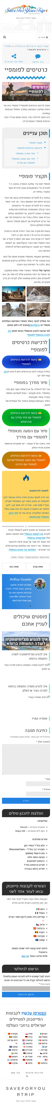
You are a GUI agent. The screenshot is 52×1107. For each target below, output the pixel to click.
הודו (16, 1053)
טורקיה (15, 1063)
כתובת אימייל (44, 983)
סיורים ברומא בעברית (35, 868)
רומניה (15, 1037)
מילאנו (43, 1043)
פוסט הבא (14, 566)
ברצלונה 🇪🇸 (39, 928)
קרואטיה (28, 1040)
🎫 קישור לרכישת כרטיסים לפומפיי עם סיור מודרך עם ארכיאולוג (26, 417)
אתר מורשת (44, 557)
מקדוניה (14, 1033)
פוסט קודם (38, 566)
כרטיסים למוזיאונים (35, 860)
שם (47, 779)
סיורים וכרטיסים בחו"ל (34, 864)
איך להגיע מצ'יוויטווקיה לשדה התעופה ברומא (29, 656)
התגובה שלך (43, 742)
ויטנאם (15, 1056)
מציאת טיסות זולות (36, 857)
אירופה (30, 46)
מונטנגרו (29, 1059)
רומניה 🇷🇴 (40, 932)
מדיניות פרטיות (34, 1072)
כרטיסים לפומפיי (31, 557)
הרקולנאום (34, 325)
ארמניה (29, 1053)
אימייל (46, 789)
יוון (46, 1046)
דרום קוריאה (12, 1040)
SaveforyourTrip (26, 1091)
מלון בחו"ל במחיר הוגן (34, 845)
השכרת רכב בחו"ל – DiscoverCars (27, 849)
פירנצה (43, 1040)
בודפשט (29, 1043)
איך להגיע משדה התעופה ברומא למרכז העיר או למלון (27, 688)
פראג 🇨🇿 (40, 924)
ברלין (30, 1037)
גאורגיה (29, 1046)
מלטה (30, 1063)
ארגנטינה (14, 1059)
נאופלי (20, 557)
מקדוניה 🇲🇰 (39, 936)
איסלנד (14, 1050)
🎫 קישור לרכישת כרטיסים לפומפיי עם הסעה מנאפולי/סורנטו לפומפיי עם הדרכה (26, 460)
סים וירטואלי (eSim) (35, 853)
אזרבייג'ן (28, 1050)
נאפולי (8, 46)
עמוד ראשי (43, 46)
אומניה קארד (39, 718)
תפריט (42, 37)
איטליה (19, 46)
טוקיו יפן (28, 1056)
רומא (40, 909)
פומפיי (14, 557)
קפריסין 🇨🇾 (42, 1050)
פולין (30, 1033)
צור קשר (25, 955)
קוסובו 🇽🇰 (40, 939)
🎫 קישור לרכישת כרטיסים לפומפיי (26, 362)
